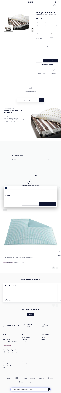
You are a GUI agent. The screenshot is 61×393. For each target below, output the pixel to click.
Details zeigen (51, 200)
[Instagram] (4, 351)
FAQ (4, 367)
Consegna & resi (26, 337)
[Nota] (37, 100)
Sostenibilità (44, 339)
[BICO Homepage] (30, 2)
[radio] (51, 33)
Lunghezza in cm (39, 38)
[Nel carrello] (41, 100)
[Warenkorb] (59, 2)
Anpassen (30, 203)
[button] (30, 389)
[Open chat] (49, 389)
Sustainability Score (46, 341)
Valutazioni (24, 339)
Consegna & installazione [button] (18, 155)
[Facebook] (8, 351)
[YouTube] (12, 351)
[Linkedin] (16, 351)
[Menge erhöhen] (41, 60)
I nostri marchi (25, 359)
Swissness (43, 343)
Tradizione (43, 337)
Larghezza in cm (39, 33)
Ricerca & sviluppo (26, 361)
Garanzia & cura (6, 363)
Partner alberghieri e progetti (29, 363)
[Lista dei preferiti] (56, 2)
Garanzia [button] (14, 159)
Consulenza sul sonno (8, 359)
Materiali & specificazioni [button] (18, 151)
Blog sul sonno (6, 361)
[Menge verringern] (37, 60)
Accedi (30, 314)
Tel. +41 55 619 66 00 (7, 344)
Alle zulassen (48, 203)
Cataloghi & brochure (27, 341)
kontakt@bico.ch (7, 345)
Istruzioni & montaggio (8, 365)
